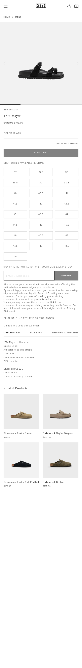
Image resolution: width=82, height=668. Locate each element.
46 (15, 235)
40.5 (40, 193)
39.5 (66, 182)
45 (41, 225)
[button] (30, 104)
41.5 (15, 203)
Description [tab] (12, 332)
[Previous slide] (5, 63)
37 (15, 172)
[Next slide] (77, 63)
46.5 (40, 235)
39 (40, 182)
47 (66, 235)
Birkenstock (11, 109)
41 (67, 193)
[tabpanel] (41, 359)
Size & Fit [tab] (36, 332)
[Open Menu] (6, 6)
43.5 (40, 214)
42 (41, 203)
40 (15, 193)
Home (7, 17)
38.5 (15, 182)
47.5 (15, 246)
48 (41, 246)
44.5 (15, 225)
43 (15, 214)
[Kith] (41, 6)
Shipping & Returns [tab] (65, 332)
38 (66, 172)
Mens (18, 17)
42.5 (66, 203)
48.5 (66, 246)
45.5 (66, 225)
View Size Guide (67, 143)
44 (66, 214)
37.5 (41, 172)
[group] (41, 63)
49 (15, 256)
